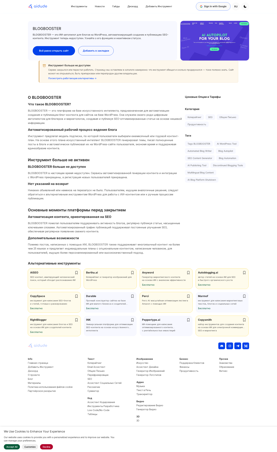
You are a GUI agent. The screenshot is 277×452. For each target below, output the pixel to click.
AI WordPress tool (226, 143)
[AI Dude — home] (37, 6)
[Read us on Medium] (245, 345)
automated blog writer (200, 151)
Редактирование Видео (149, 405)
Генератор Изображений (150, 371)
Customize (30, 446)
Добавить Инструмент (159, 6)
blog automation (227, 158)
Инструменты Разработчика (103, 406)
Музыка (140, 386)
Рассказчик (94, 387)
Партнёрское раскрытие (42, 391)
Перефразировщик (98, 375)
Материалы (34, 383)
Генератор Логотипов (148, 375)
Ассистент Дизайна (147, 367)
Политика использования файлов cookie (50, 387)
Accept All (11, 446)
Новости (100, 6)
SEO (210, 117)
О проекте (34, 375)
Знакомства (225, 363)
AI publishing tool (197, 165)
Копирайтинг (194, 117)
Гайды (116, 6)
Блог (30, 379)
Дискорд (132, 6)
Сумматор (93, 391)
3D (137, 420)
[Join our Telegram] (237, 345)
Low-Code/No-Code (98, 410)
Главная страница (38, 363)
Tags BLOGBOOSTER (199, 143)
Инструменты (79, 6)
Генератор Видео (146, 409)
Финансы (184, 367)
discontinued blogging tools (228, 165)
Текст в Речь (143, 390)
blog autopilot (225, 151)
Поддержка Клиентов (192, 363)
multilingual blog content (201, 172)
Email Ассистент (96, 367)
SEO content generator (200, 158)
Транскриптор (144, 394)
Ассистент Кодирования (101, 402)
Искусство (142, 363)
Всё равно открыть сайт (54, 50)
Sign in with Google (215, 6)
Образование (226, 367)
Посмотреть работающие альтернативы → (72, 78)
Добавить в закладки (96, 50)
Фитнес (223, 371)
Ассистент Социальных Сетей (105, 383)
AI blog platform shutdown (202, 179)
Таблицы (92, 414)
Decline (46, 446)
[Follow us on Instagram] (229, 345)
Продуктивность (197, 124)
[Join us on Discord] (221, 345)
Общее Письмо (227, 117)
